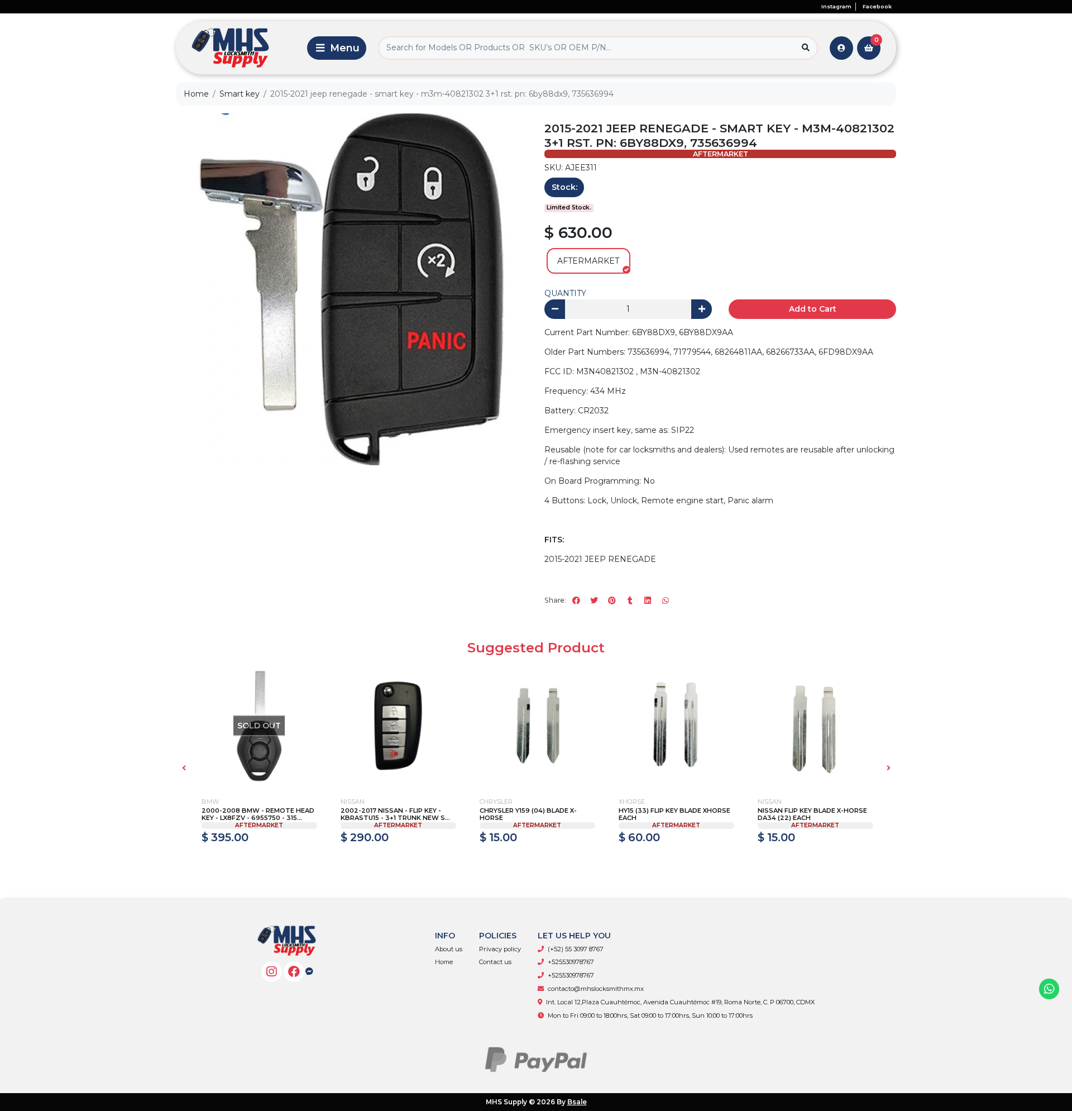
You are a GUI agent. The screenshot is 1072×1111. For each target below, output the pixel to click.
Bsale (577, 1102)
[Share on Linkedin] (647, 600)
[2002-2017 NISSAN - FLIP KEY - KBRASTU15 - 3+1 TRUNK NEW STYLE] (398, 725)
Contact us (495, 962)
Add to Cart (812, 309)
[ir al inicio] (286, 940)
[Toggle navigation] (336, 48)
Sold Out (259, 861)
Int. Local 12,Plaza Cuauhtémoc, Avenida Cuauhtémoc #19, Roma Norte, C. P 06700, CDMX (680, 1002)
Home (196, 94)
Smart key (239, 94)
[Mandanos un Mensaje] (309, 972)
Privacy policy (500, 949)
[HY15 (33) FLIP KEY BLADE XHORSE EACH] (676, 725)
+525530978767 (571, 962)
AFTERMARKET (588, 261)
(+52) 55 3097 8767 (576, 949)
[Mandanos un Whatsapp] (1049, 989)
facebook (877, 6)
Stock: (564, 187)
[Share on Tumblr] (630, 600)
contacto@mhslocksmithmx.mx (596, 989)
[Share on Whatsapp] (665, 600)
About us (448, 949)
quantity (565, 293)
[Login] (841, 48)
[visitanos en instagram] (271, 971)
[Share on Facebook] (576, 600)
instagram (836, 6)
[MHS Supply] (240, 48)
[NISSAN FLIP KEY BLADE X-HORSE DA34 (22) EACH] (815, 725)
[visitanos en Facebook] (294, 971)
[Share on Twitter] (594, 600)
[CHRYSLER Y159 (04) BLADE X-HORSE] (537, 725)
